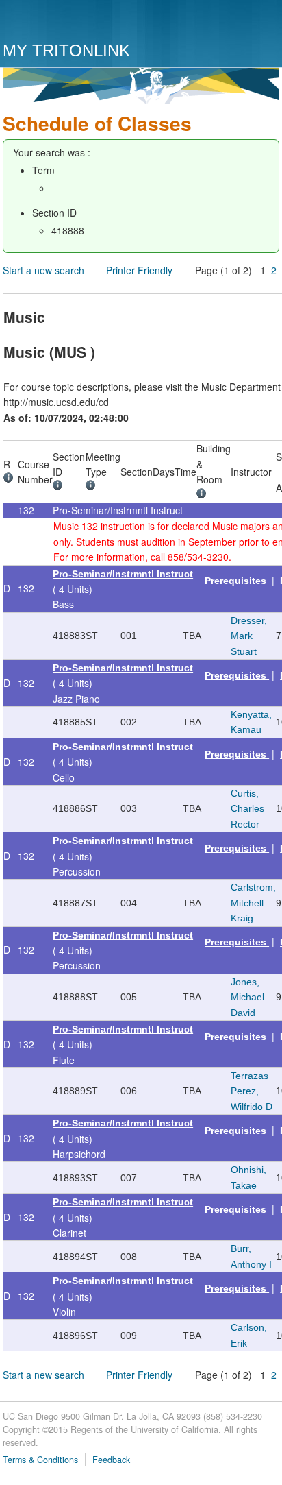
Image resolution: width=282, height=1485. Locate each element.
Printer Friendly (139, 270)
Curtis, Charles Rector (247, 809)
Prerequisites (237, 580)
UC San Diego (81, 22)
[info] (10, 479)
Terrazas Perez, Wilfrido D (251, 1091)
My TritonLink (66, 50)
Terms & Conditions (40, 1459)
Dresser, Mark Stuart (249, 636)
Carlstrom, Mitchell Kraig (253, 902)
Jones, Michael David (247, 997)
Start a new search (43, 270)
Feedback (111, 1459)
